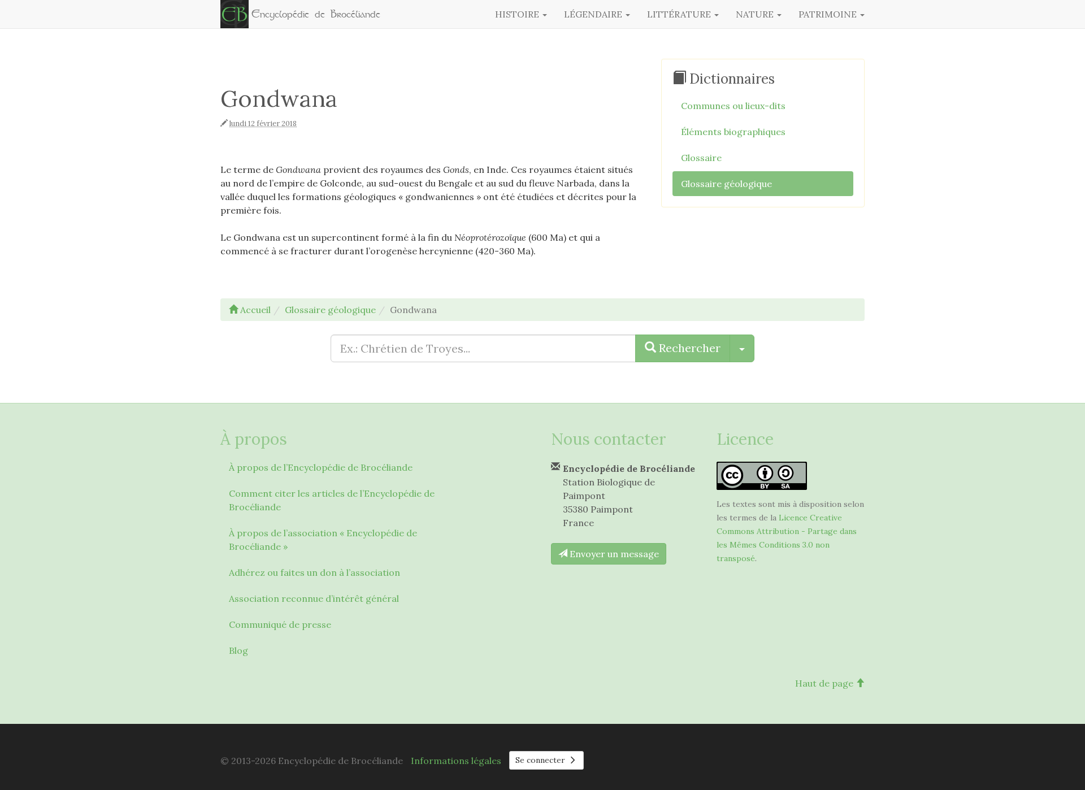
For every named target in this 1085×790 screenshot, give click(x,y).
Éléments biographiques (733, 131)
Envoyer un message (613, 553)
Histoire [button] (518, 14)
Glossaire (701, 157)
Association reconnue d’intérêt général (314, 598)
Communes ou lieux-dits (733, 105)
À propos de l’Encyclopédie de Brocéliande (321, 467)
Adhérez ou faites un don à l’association (314, 572)
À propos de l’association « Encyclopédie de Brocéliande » (323, 539)
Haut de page (825, 683)
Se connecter (541, 760)
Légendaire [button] (594, 14)
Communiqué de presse (280, 624)
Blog (238, 650)
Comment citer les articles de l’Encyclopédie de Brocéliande (332, 500)
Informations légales (456, 760)
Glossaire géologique (726, 183)
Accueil (254, 309)
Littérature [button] (680, 14)
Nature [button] (756, 14)
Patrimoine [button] (828, 14)
